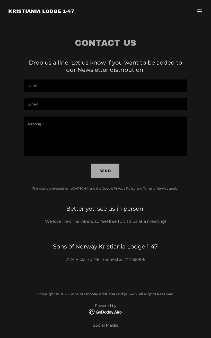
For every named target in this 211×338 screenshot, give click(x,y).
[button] (200, 11)
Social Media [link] (105, 325)
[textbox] (105, 85)
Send (105, 170)
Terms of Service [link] (155, 188)
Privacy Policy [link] (125, 188)
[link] (41, 11)
